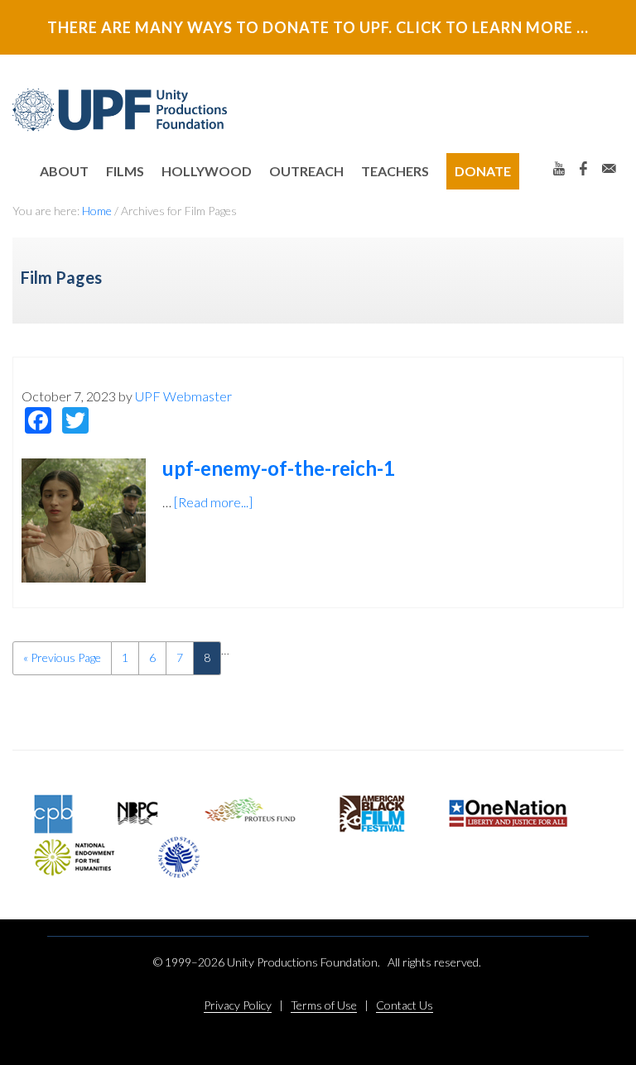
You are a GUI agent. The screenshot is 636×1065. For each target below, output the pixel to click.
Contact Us (404, 1005)
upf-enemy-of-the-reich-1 (278, 468)
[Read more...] (213, 502)
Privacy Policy (238, 1005)
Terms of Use (324, 1005)
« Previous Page (62, 662)
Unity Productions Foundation (120, 110)
